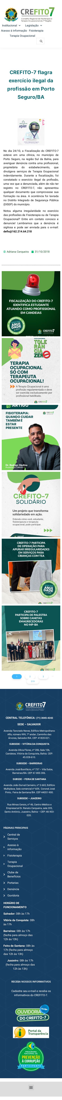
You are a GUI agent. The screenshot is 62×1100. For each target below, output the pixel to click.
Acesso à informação (14, 31)
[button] (31, 1087)
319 (33, 681)
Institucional (9, 25)
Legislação (32, 25)
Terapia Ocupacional (22, 36)
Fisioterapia (36, 31)
